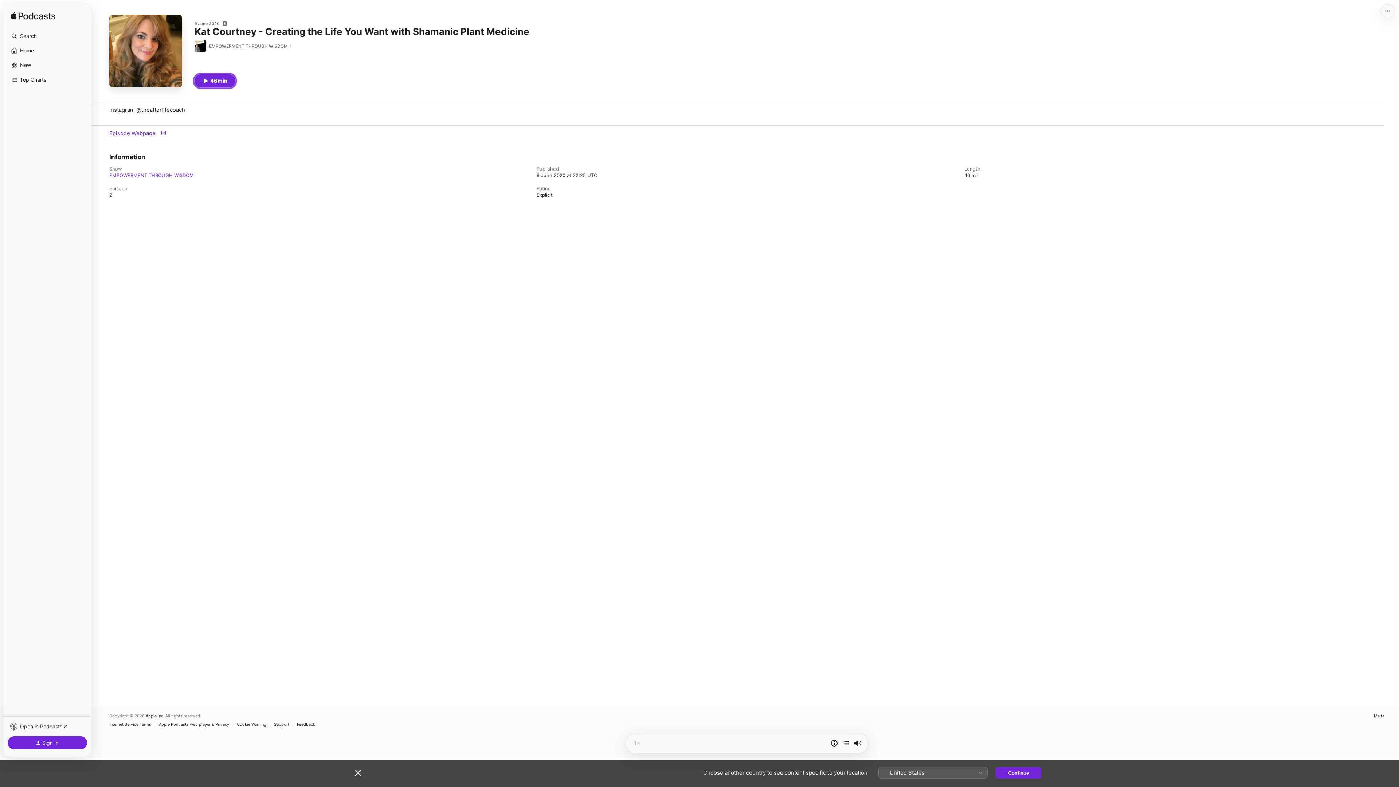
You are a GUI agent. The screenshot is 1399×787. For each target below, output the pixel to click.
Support (281, 725)
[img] (33, 16)
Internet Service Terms (130, 725)
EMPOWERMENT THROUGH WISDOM (151, 175)
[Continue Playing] (846, 743)
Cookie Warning (251, 725)
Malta (1379, 716)
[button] (47, 36)
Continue (1018, 773)
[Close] (358, 773)
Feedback (306, 725)
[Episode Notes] (834, 743)
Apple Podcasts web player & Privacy (194, 725)
